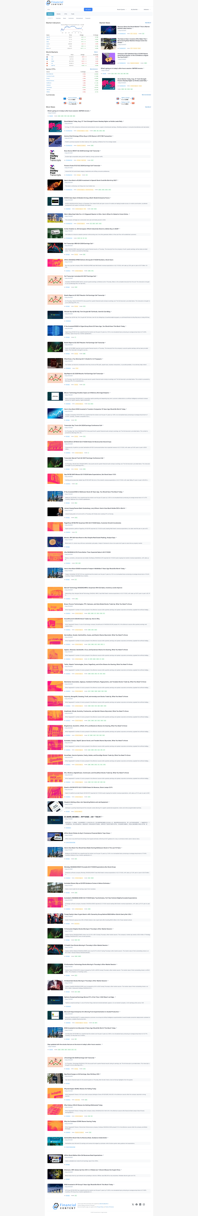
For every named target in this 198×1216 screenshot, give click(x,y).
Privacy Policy (100, 1207)
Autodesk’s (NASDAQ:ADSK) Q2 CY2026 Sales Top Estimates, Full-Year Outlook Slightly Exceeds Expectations (100, 898)
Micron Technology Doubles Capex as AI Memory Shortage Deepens (87, 393)
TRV (75, 420)
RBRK (84, 353)
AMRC (145, 63)
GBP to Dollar (125, 98)
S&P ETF (48, 39)
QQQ (47, 41)
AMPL (89, 720)
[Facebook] (136, 1206)
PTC (104, 613)
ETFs (66, 14)
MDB (98, 705)
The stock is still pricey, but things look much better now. (80, 186)
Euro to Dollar (72, 98)
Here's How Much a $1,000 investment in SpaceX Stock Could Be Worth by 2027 (91, 180)
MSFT (97, 223)
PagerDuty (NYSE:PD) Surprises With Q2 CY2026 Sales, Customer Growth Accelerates (92, 523)
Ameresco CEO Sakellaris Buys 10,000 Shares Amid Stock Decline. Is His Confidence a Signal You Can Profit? (133, 55)
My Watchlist (134, 9)
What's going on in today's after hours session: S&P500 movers (122, 68)
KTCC (84, 436)
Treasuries (87, 18)
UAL (86, 238)
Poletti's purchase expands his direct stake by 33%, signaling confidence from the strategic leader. (91, 141)
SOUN (96, 629)
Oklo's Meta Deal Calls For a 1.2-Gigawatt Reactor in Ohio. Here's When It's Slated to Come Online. (97, 214)
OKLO (100, 223)
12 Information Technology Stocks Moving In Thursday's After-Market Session (90, 964)
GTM (97, 735)
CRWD (123, 89)
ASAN (89, 644)
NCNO (92, 673)
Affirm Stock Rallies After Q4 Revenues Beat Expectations (84, 1155)
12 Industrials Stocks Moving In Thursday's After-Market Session (86, 981)
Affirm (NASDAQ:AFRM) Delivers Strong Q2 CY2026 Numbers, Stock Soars (88, 260)
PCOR (101, 613)
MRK (124, 73)
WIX (104, 782)
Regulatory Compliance (135, 63)
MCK (76, 858)
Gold (47, 44)
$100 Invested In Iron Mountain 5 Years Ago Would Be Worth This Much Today (90, 1028)
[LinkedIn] (140, 1206)
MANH (99, 691)
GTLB (105, 720)
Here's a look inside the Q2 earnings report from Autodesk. (80, 889)
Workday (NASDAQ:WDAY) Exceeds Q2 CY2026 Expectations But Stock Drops (90, 867)
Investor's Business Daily (70, 842)
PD (76, 532)
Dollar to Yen (72, 102)
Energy (47, 78)
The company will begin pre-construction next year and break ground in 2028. (85, 220)
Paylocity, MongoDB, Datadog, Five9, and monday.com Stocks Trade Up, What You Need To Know (96, 696)
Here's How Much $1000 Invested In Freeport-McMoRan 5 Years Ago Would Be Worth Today (95, 568)
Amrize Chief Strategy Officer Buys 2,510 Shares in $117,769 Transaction (88, 136)
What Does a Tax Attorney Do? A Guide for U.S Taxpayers (83, 359)
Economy (135, 33)
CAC (52, 59)
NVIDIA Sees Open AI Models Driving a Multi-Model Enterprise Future (87, 198)
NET (98, 782)
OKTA (98, 613)
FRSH (102, 720)
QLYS (99, 749)
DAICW (69, 1049)
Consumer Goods (50, 76)
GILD (122, 73)
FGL (75, 1049)
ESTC (84, 306)
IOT (95, 613)
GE (83, 238)
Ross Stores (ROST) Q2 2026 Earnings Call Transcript (82, 151)
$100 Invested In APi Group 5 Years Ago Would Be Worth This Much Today (89, 1184)
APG (75, 1195)
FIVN (96, 705)
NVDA (128, 89)
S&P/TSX (53, 65)
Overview (58, 18)
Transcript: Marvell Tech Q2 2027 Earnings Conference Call (84, 458)
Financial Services (50, 80)
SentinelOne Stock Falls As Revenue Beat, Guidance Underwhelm (86, 1138)
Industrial (48, 85)
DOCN (96, 782)
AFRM (89, 270)
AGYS (89, 691)
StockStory (68, 270)
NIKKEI (52, 61)
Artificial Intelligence (134, 85)
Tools (72, 14)
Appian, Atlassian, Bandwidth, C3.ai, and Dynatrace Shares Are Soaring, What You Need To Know (96, 650)
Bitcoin (48, 48)
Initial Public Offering (89, 189)
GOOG (103, 189)
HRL (125, 89)
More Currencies (146, 94)
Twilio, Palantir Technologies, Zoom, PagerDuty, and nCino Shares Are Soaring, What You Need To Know (98, 664)
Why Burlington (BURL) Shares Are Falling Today (80, 1089)
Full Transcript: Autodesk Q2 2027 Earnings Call (80, 276)
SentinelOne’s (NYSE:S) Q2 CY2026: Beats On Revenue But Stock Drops (87, 442)
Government (77, 923)
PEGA (106, 691)
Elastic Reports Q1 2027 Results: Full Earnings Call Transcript (85, 295)
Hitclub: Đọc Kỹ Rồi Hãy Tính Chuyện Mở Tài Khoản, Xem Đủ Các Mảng (88, 311)
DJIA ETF (48, 37)
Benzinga (67, 254)
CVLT (92, 782)
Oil (47, 46)
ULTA (79, 563)
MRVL (84, 469)
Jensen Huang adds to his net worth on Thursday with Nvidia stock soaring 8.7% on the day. (89, 514)
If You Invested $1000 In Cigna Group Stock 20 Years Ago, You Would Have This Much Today (95, 326)
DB (93, 1022)
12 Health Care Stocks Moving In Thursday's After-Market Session (86, 945)
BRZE (89, 613)
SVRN (79, 991)
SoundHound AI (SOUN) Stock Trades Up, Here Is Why (82, 619)
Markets (50, 14)
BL (88, 735)
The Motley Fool (122, 33)
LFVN (84, 1068)
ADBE (89, 764)
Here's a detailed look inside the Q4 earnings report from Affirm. (82, 1161)
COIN (90, 1132)
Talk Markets (68, 368)
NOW (99, 644)
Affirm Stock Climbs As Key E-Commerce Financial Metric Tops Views (88, 833)
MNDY (102, 705)
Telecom (48, 89)
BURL (86, 1099)
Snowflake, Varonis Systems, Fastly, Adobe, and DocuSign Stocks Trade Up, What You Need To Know (97, 755)
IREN (84, 254)
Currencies (71, 18)
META (94, 223)
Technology (49, 87)
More (95, 52)
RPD (101, 749)
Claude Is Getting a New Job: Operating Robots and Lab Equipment (87, 802)
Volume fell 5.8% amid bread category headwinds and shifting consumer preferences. (87, 171)
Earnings (78, 160)
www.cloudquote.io (103, 1203)
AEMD (76, 956)
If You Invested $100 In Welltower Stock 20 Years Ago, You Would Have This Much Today (94, 492)
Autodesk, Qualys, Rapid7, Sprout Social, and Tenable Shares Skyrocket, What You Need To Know (96, 740)
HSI (52, 63)
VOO (143, 33)
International (79, 18)
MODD (79, 956)
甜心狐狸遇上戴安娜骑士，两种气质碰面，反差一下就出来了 (83, 817)
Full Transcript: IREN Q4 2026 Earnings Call (79, 243)
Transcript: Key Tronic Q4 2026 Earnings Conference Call (83, 425)
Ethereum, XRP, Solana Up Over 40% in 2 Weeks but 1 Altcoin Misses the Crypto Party (93, 1170)
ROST (92, 160)
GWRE (96, 691)
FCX (75, 579)
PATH (103, 735)
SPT (104, 749)
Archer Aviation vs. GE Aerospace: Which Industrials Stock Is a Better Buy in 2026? (92, 229)
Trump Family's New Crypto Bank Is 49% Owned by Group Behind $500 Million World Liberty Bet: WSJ (98, 914)
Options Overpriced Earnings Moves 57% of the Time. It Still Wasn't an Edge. (90, 997)
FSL (98, 764)
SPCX (110, 189)
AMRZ (92, 145)
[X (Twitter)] (133, 1206)
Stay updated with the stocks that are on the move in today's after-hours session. (75, 1044)
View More (147, 22)
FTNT (119, 73)
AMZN (100, 189)
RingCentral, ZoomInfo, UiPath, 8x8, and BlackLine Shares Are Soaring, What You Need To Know (95, 726)
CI (75, 337)
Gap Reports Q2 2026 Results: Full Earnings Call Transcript (84, 373)
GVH (76, 991)
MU (89, 403)
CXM (95, 720)
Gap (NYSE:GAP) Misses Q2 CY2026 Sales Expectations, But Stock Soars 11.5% (90, 474)
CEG (91, 223)
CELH (89, 1116)
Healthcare (48, 83)
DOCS (99, 720)
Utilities (48, 91)
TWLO (104, 673)
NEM (127, 73)
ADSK (112, 73)
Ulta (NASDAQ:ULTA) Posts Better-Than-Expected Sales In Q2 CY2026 (87, 552)
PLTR (76, 563)
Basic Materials (49, 74)
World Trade (84, 160)
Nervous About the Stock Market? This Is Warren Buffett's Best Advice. (134, 27)
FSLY (101, 764)
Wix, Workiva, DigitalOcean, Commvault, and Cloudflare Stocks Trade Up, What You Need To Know (96, 773)
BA (81, 238)
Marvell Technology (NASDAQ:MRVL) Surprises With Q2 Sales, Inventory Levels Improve (93, 588)
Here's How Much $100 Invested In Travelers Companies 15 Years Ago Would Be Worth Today (95, 409)
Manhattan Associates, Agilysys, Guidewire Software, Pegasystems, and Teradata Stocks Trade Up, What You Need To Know (105, 682)
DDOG (92, 705)
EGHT (95, 735)
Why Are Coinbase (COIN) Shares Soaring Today (80, 1121)
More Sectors (93, 69)
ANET (116, 73)
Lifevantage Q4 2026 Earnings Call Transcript (80, 1058)
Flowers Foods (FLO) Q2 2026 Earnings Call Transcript (83, 165)
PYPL (92, 270)
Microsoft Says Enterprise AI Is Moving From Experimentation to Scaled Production (92, 1012)
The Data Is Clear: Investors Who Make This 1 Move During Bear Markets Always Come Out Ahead (132, 40)
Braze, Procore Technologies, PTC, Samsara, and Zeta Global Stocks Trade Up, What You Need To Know (98, 604)
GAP (84, 384)
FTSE (52, 57)
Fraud (77, 368)
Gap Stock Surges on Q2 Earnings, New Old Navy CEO (82, 1074)
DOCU (96, 764)
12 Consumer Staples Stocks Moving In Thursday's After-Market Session (89, 929)
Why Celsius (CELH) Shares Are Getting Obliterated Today (83, 1105)
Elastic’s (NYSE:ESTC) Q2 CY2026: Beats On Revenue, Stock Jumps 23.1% (88, 787)
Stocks (58, 14)
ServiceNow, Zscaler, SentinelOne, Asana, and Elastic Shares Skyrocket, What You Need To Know (96, 635)
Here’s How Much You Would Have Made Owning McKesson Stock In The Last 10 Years (93, 848)
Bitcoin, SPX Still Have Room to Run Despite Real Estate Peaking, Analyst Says (90, 537)
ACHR (79, 238)
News (64, 18)
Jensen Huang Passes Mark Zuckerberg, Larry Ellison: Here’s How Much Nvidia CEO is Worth (95, 508)
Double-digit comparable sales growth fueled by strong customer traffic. (84, 156)
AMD (92, 208)
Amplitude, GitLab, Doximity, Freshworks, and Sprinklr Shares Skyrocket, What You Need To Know (96, 711)
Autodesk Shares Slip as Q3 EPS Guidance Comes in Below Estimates (87, 883)
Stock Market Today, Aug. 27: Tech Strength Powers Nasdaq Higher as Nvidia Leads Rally (133, 79)
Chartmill (104, 73)
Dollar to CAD (125, 102)
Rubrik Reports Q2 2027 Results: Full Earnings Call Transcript (85, 342)
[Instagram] (143, 1206)
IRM (75, 1039)
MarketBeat (68, 208)
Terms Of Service (110, 1207)
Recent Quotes (121, 9)
